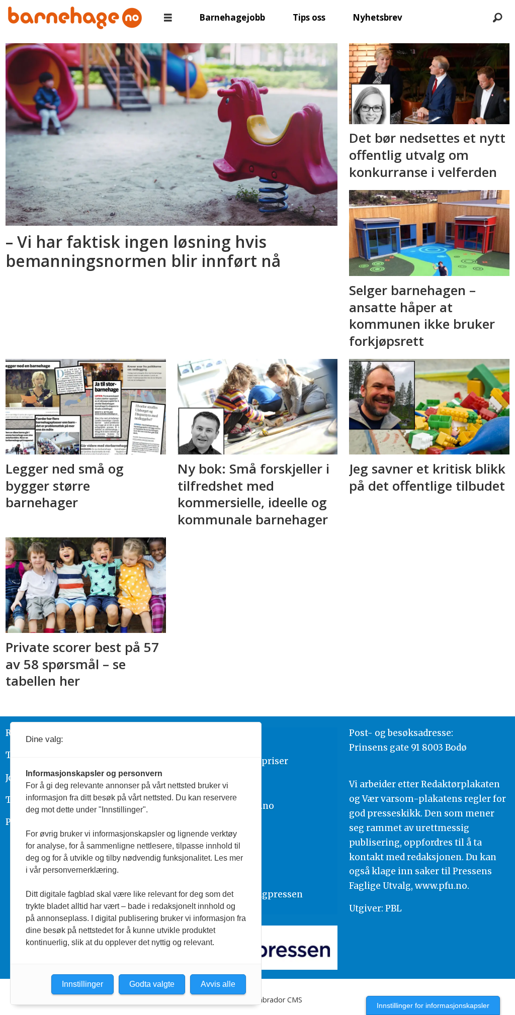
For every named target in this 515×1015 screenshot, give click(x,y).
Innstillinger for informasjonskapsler (433, 1005)
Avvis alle (218, 984)
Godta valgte (152, 984)
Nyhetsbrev (377, 17)
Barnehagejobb (232, 17)
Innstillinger (82, 984)
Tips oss (309, 17)
